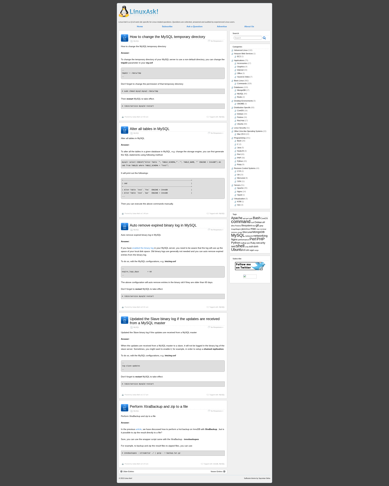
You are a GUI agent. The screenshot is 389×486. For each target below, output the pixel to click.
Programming (239, 138)
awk (250, 218)
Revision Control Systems (244, 168)
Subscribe (167, 26)
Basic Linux (239, 81)
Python (240, 161)
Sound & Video (243, 77)
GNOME (240, 104)
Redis (239, 97)
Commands (242, 83)
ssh (251, 246)
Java (239, 148)
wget (252, 250)
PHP (239, 158)
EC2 (239, 56)
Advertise (222, 26)
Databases (238, 87)
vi (244, 249)
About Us (249, 26)
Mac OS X (241, 134)
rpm (248, 243)
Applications (239, 60)
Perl (239, 154)
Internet (240, 70)
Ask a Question (195, 26)
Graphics (241, 67)
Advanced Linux (241, 50)
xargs (256, 250)
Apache (240, 188)
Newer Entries (216, 472)
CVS (239, 171)
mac (253, 228)
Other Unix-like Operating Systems (248, 131)
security (260, 242)
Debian (240, 114)
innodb (215, 464)
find (254, 226)
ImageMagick (236, 229)
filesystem (246, 225)
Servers (237, 185)
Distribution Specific (242, 107)
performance (243, 240)
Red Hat (240, 121)
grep (261, 226)
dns (233, 225)
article (139, 429)
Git (238, 175)
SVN (239, 181)
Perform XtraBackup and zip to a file (159, 406)
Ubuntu (240, 124)
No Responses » (217, 41)
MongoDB (241, 90)
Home (140, 26)
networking (260, 235)
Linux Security (240, 128)
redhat (243, 243)
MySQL (136, 41)
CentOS (240, 111)
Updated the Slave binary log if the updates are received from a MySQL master (175, 321)
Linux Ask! (136, 117)
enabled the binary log (143, 248)
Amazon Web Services (243, 54)
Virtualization (239, 199)
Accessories (242, 63)
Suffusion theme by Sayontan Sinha (257, 478)
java (243, 229)
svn (256, 246)
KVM (239, 202)
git (257, 225)
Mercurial (241, 178)
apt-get (246, 218)
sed (233, 246)
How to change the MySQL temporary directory (167, 37)
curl (252, 222)
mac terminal (261, 229)
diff (263, 222)
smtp (247, 247)
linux (248, 229)
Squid (239, 195)
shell (240, 246)
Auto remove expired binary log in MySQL (163, 225)
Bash (239, 141)
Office (239, 73)
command (240, 221)
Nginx (239, 192)
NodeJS (240, 151)
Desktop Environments (243, 101)
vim (247, 250)
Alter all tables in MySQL (149, 129)
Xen (239, 205)
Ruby (239, 164)
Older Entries (128, 472)
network (249, 236)
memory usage (236, 232)
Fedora (240, 117)
